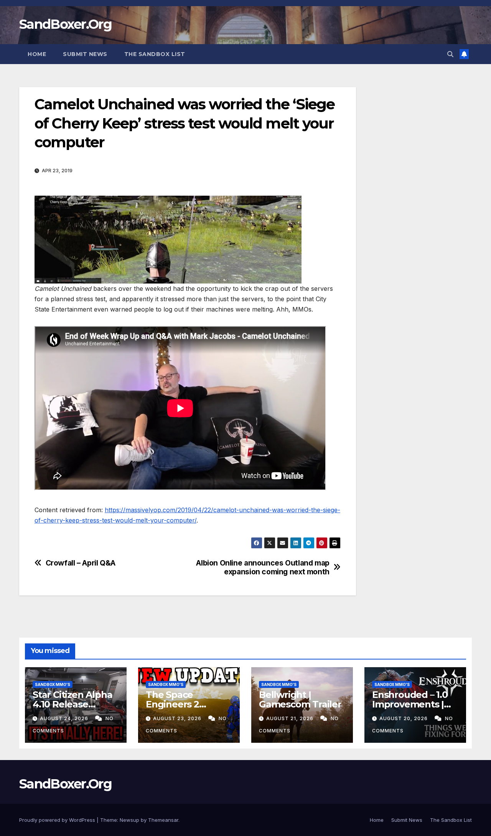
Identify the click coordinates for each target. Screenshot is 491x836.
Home (37, 54)
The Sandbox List (154, 54)
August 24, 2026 (65, 718)
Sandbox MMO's (52, 684)
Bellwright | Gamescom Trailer (300, 699)
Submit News (85, 54)
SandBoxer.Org (65, 24)
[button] (450, 54)
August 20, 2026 (404, 718)
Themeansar (163, 820)
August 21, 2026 (290, 718)
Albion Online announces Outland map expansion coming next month (263, 567)
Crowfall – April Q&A (80, 563)
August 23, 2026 (178, 718)
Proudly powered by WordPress (58, 820)
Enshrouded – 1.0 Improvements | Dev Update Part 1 (412, 704)
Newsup (129, 820)
